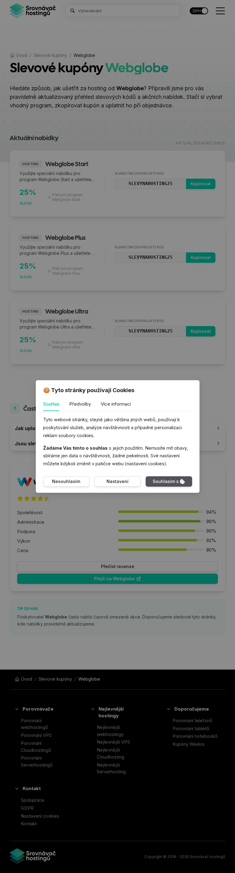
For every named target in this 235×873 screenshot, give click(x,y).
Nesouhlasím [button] (66, 481)
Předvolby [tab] (80, 404)
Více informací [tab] (116, 404)
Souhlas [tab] (51, 404)
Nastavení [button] (117, 481)
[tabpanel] (117, 442)
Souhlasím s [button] (166, 481)
